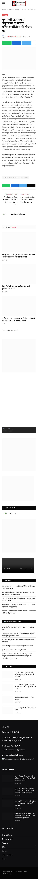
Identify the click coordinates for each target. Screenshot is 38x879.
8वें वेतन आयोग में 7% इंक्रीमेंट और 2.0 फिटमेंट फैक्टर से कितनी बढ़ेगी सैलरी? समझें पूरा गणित (25, 816)
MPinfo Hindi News (15, 621)
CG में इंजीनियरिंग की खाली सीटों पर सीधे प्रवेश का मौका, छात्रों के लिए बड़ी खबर (25, 803)
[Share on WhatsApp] (7, 43)
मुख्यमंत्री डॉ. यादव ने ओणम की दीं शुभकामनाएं (14, 649)
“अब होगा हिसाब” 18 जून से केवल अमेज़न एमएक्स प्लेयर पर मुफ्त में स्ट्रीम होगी (24, 674)
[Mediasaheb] (19, 3)
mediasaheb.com (14, 36)
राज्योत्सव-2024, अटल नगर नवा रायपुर (24, 698)
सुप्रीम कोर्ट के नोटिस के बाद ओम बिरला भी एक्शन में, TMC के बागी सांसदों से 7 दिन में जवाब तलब (24, 791)
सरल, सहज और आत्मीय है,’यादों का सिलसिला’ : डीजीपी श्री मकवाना (27, 199)
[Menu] (3, 3)
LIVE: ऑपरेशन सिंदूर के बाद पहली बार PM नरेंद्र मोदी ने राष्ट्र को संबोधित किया (25, 687)
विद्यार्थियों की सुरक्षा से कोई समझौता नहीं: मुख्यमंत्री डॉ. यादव (16, 288)
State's (5, 15)
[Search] (35, 3)
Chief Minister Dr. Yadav (11, 177)
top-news (25, 177)
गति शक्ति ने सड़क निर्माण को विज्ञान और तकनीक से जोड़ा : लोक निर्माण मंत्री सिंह (10, 201)
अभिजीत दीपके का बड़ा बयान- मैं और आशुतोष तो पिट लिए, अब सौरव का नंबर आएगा (18, 319)
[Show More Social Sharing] (34, 43)
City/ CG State (7, 835)
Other (4, 847)
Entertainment (7, 839)
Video (4, 859)
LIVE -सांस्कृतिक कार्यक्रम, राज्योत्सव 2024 (25, 709)
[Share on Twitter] (16, 43)
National (5, 843)
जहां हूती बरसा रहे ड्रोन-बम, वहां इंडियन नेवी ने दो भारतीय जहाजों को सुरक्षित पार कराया (18, 256)
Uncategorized (7, 855)
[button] (5, 430)
